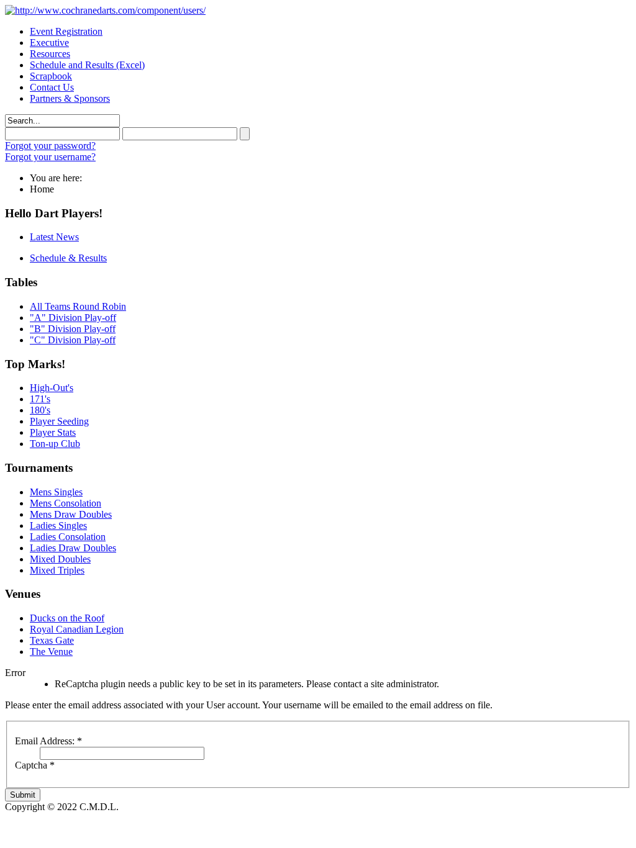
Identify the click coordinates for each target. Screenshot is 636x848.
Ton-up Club (55, 443)
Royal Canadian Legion (77, 629)
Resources (50, 53)
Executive (49, 42)
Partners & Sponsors (70, 98)
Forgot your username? (50, 156)
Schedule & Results (68, 258)
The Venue (51, 651)
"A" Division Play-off (73, 317)
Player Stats (53, 432)
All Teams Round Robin (78, 306)
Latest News (54, 237)
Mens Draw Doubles (71, 514)
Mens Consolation (65, 503)
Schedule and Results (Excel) (87, 65)
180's (40, 410)
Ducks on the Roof (67, 618)
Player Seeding (59, 421)
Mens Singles (56, 492)
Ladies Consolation (68, 536)
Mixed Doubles (60, 559)
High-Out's (51, 387)
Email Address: (48, 741)
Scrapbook (51, 76)
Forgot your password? (50, 145)
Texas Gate (52, 640)
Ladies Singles (58, 525)
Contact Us (52, 87)
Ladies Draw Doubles (73, 548)
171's (40, 399)
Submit (22, 795)
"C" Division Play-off (73, 340)
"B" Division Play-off (73, 328)
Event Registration (66, 31)
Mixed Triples (57, 570)
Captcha (35, 765)
